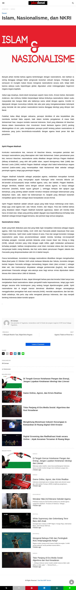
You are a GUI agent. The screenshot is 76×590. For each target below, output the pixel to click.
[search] (73, 3)
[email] (19, 588)
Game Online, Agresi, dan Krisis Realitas (42, 393)
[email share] (7, 353)
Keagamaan (37, 494)
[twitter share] (3, 353)
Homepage (5, 9)
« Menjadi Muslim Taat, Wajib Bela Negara (17, 335)
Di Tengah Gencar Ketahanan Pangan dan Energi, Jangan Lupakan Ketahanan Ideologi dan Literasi (52, 460)
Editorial (36, 533)
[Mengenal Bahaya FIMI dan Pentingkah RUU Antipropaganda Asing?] (16, 540)
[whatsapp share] (19, 353)
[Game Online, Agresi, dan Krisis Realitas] (12, 397)
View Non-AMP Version (44, 580)
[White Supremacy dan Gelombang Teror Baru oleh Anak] (16, 520)
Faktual (35, 514)
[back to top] (71, 582)
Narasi (13, 9)
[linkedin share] (15, 353)
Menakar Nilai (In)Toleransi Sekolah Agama (52, 499)
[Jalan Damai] (37, 3)
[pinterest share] (11, 353)
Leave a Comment (38, 344)
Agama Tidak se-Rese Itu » (64, 335)
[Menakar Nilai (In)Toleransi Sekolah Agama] (16, 501)
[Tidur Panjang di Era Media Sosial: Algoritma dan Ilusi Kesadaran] (12, 411)
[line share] (23, 353)
